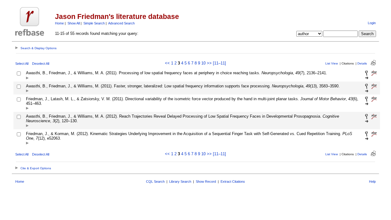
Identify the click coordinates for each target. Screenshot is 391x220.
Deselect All (40, 63)
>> (209, 63)
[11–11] (219, 63)
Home (59, 23)
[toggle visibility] (27, 78)
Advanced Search (121, 23)
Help (372, 181)
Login (372, 23)
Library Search (180, 181)
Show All (74, 23)
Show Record (206, 181)
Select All (21, 63)
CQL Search (155, 181)
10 (203, 63)
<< (167, 63)
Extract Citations (233, 181)
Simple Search (94, 23)
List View (331, 63)
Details (362, 63)
